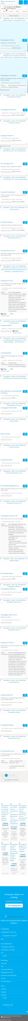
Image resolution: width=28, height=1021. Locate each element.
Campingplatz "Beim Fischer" (9, 615)
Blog (2, 939)
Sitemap (3, 978)
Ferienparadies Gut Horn (8, 251)
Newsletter (4, 995)
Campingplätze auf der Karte (8, 932)
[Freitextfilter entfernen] (21, 2)
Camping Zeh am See (7, 281)
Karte (10, 11)
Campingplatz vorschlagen (8, 950)
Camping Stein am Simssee (8, 75)
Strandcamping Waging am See (10, 486)
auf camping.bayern (15, 906)
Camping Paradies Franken (5, 854)
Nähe (17, 11)
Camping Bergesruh (5, 824)
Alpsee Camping (5, 434)
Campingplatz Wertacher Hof (9, 516)
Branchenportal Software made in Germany (10, 1016)
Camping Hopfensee (7, 695)
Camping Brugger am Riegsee (14, 865)
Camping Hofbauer (6, 325)
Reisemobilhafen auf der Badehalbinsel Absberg (11, 392)
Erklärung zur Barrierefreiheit (8, 975)
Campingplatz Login (7, 1005)
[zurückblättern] (4, 28)
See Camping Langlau (7, 573)
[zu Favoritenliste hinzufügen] (1, 19)
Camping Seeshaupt (6, 460)
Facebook (3, 989)
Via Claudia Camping (7, 222)
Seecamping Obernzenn (8, 751)
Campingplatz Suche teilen (11, 780)
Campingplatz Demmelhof (8, 110)
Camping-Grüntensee (7, 135)
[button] (2, 775)
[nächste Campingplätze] (16, 775)
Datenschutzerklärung (7, 969)
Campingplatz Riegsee (7, 725)
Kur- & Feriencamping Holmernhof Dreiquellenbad (14, 828)
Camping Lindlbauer (23, 855)
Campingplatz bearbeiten (7, 947)
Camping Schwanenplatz (8, 192)
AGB (2, 966)
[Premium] (24, 790)
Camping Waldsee (6, 353)
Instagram (3, 992)
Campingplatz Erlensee (7, 40)
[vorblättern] (24, 28)
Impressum (4, 963)
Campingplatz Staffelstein (8, 589)
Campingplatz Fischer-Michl (9, 408)
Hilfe (2, 953)
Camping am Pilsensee (7, 643)
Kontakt (4, 955)
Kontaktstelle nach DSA (7, 972)
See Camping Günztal (7, 163)
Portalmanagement (6, 981)
